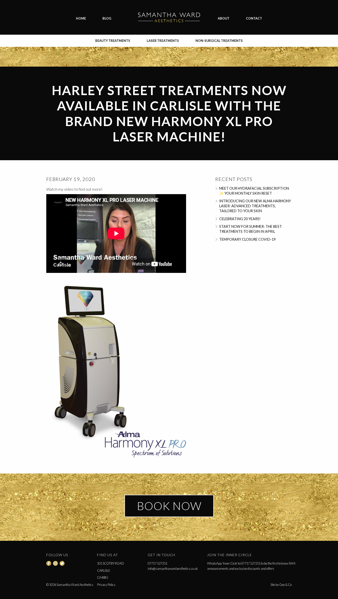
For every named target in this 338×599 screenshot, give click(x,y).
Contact (254, 18)
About (223, 18)
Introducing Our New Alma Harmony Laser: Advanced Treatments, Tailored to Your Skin (255, 206)
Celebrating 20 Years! (240, 219)
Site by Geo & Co (281, 585)
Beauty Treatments (112, 41)
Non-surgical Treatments (219, 41)
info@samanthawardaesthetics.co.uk (173, 569)
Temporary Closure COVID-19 (247, 239)
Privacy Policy (106, 585)
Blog (106, 18)
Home (81, 18)
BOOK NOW (169, 506)
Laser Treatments (163, 41)
